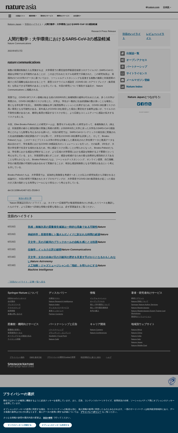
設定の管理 (47, 418)
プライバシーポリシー (91, 412)
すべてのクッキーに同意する (20, 425)
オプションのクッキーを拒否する (55, 425)
